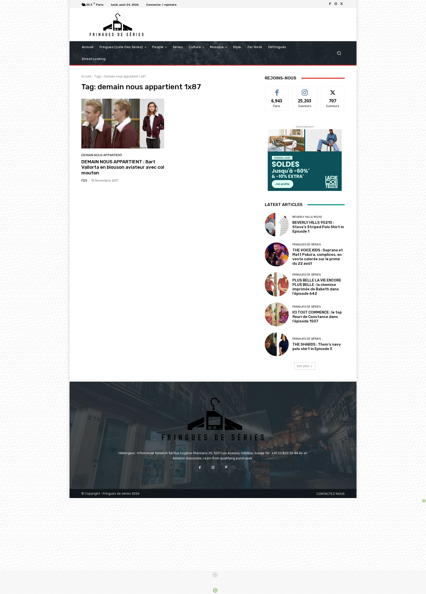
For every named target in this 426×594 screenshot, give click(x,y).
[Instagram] (336, 4)
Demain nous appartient (101, 155)
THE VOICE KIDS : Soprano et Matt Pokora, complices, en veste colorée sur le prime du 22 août (317, 257)
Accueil (86, 76)
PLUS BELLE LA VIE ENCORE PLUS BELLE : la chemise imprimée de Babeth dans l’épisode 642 (316, 287)
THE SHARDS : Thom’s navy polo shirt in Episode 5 (316, 346)
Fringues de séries (306, 244)
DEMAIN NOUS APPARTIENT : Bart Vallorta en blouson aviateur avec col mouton (122, 167)
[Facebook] (330, 4)
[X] (342, 4)
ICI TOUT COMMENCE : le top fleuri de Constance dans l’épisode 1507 (317, 316)
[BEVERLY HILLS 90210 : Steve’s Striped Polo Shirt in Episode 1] (277, 225)
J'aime (276, 90)
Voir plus (303, 366)
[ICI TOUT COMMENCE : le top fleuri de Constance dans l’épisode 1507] (277, 314)
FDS (84, 180)
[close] (215, 575)
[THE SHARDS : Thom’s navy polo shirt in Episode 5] (277, 344)
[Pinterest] (226, 467)
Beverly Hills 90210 (307, 217)
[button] (339, 53)
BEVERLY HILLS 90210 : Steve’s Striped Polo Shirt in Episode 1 (318, 227)
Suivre (305, 90)
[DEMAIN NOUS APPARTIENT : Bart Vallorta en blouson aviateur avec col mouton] (122, 123)
